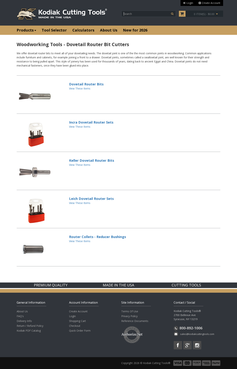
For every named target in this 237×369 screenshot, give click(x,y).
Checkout (74, 326)
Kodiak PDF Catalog (29, 330)
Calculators (83, 30)
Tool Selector (54, 30)
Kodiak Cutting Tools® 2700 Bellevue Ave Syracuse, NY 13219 (187, 315)
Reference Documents (134, 321)
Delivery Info (24, 321)
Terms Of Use (129, 311)
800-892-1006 (190, 327)
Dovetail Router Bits (86, 84)
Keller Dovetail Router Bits (91, 160)
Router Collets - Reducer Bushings (97, 237)
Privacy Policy (129, 316)
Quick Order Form (80, 330)
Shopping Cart (77, 321)
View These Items (79, 88)
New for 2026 (135, 30)
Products (25, 30)
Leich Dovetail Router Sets (91, 198)
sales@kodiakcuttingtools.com (197, 334)
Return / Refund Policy (30, 326)
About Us (108, 30)
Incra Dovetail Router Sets (91, 122)
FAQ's (20, 316)
